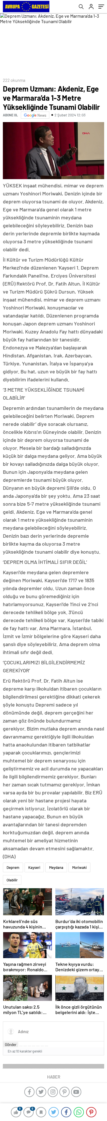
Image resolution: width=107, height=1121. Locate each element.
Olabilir (12, 880)
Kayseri (34, 867)
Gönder (11, 1044)
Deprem (13, 867)
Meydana (56, 867)
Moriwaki (79, 867)
